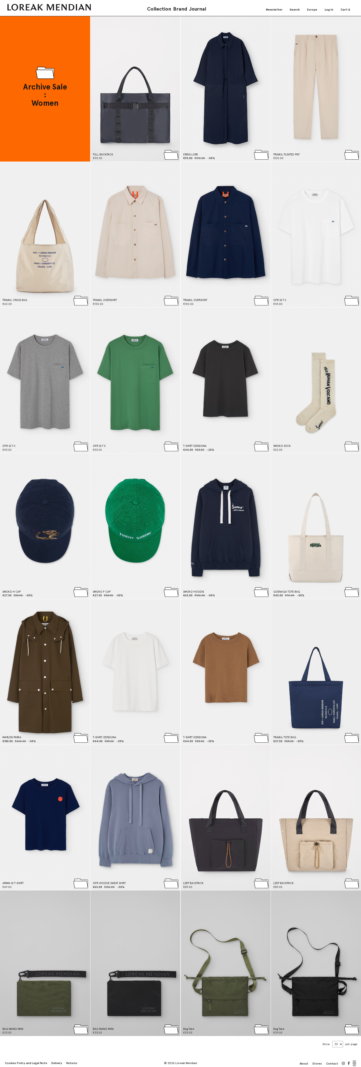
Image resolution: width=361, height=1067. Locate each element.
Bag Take (188, 1029)
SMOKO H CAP (11, 591)
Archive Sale (45, 87)
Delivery (56, 1063)
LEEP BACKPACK (193, 883)
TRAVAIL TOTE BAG (284, 737)
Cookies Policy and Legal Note (26, 1063)
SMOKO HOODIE (193, 591)
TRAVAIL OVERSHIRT (105, 300)
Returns (71, 1063)
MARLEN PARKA (11, 737)
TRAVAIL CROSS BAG (14, 300)
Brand (180, 9)
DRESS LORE (190, 154)
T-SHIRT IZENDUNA (195, 446)
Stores (317, 1063)
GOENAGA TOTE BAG (286, 591)
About (304, 1063)
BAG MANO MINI (12, 1029)
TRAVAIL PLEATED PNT (286, 154)
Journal (197, 9)
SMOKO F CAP (102, 591)
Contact (332, 1063)
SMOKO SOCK (282, 446)
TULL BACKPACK (103, 154)
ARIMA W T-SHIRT (13, 883)
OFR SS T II (279, 300)
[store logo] (49, 7)
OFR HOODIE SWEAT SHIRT (109, 883)
